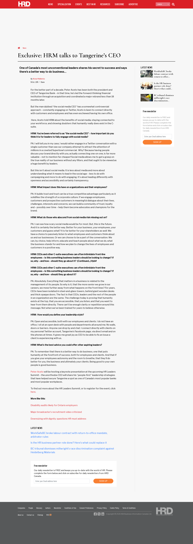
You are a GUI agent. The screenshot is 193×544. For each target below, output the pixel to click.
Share (43, 82)
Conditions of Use (70, 508)
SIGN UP (103, 481)
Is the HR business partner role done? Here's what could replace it (69, 442)
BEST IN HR (91, 4)
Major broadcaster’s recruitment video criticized (56, 412)
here (33, 392)
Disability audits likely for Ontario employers (54, 405)
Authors (47, 508)
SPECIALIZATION (64, 4)
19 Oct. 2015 (34, 82)
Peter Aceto (37, 371)
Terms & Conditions (129, 508)
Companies (21, 508)
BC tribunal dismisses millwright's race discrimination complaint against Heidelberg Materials (164, 98)
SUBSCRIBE (119, 4)
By (38, 78)
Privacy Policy (102, 508)
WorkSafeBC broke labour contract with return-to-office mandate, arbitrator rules (163, 74)
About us (20, 515)
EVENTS (78, 4)
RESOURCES (105, 4)
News (24, 48)
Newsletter (57, 508)
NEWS (50, 4)
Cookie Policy (114, 508)
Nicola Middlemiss (39, 78)
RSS (48, 515)
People (30, 508)
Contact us (30, 515)
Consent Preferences (86, 508)
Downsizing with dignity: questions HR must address (58, 418)
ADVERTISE (133, 4)
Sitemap (40, 515)
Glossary (39, 508)
